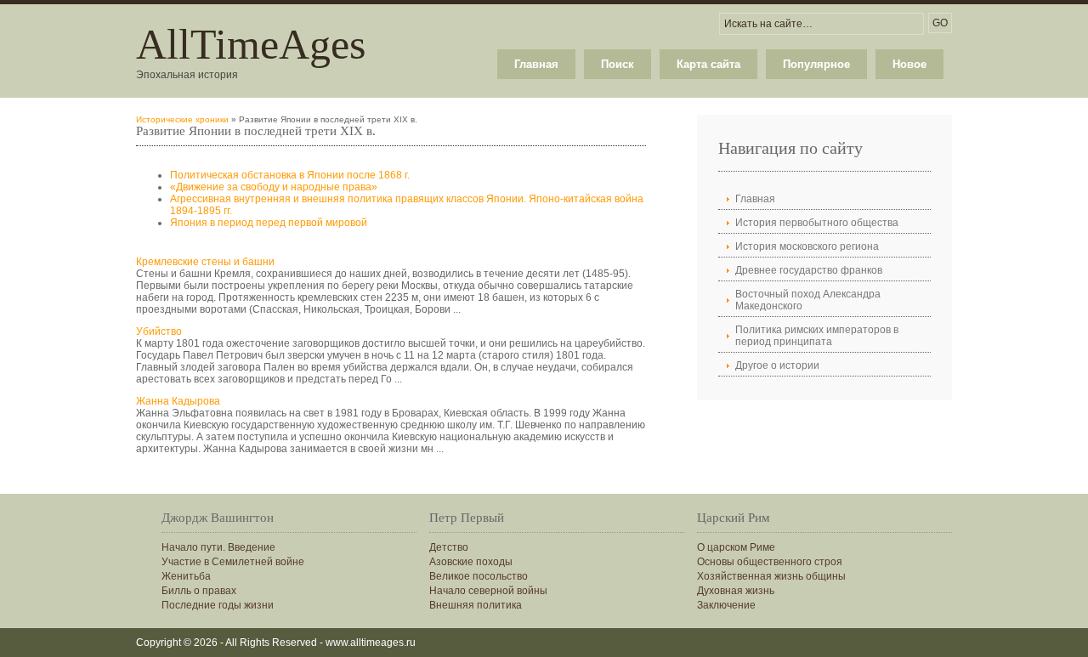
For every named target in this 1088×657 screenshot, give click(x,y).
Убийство (159, 331)
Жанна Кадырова (178, 401)
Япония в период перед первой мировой (268, 223)
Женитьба (186, 576)
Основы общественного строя (769, 562)
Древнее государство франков (808, 270)
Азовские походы (471, 562)
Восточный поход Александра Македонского (808, 300)
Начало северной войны (488, 591)
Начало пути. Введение (218, 547)
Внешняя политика (475, 605)
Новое (909, 64)
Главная (536, 64)
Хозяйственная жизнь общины (771, 576)
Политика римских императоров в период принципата (816, 336)
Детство (448, 547)
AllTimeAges (251, 44)
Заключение (726, 605)
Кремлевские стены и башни (205, 262)
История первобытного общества (816, 223)
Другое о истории (777, 365)
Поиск (617, 64)
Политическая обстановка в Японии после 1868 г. (290, 175)
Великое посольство (478, 576)
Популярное (816, 64)
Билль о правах (199, 591)
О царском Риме (736, 547)
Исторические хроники (182, 119)
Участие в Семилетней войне (233, 562)
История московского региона (807, 246)
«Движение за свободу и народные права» (273, 187)
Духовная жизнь (735, 591)
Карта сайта (708, 64)
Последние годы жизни (218, 605)
